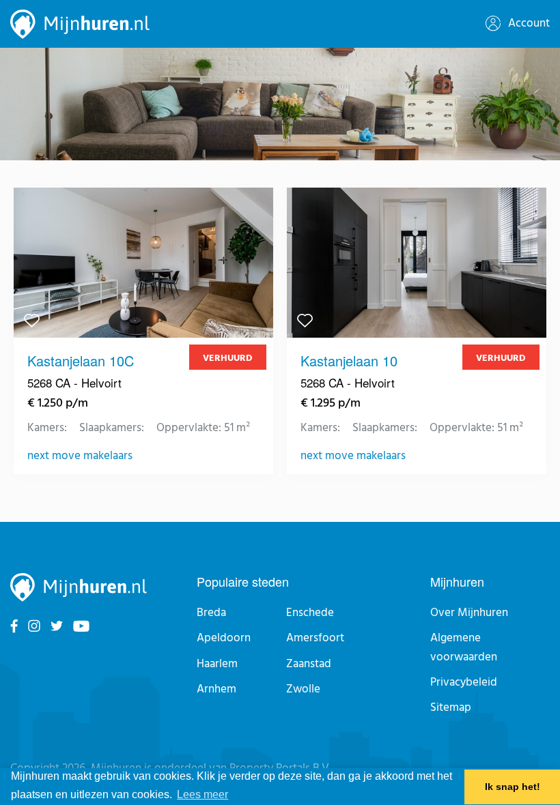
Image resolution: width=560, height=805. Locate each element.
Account (527, 23)
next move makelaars (79, 456)
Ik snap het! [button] (512, 786)
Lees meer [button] (202, 794)
